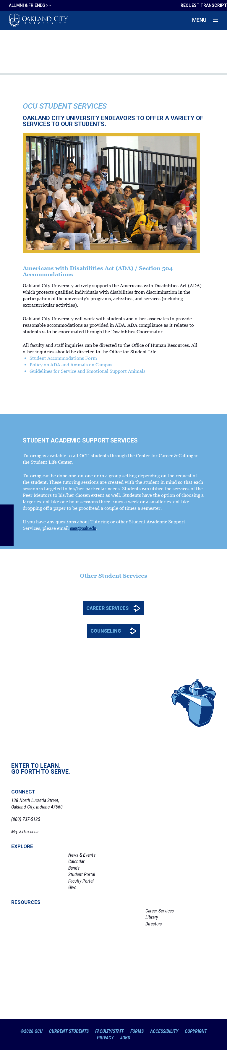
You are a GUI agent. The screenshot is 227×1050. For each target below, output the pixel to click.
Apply (37, 988)
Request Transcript (204, 5)
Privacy (105, 1038)
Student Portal (81, 874)
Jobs (125, 1038)
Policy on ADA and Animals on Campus (71, 364)
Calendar (76, 861)
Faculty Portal (81, 881)
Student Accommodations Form (63, 358)
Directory (153, 924)
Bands (74, 868)
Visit (38, 966)
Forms (137, 1031)
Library (151, 917)
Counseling (105, 631)
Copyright (196, 1031)
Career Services (107, 608)
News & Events (81, 855)
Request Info (38, 943)
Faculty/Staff (109, 1031)
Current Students (69, 1031)
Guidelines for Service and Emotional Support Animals (87, 371)
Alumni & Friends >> (30, 5)
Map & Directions (24, 832)
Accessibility (164, 1031)
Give (72, 887)
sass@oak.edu (83, 528)
